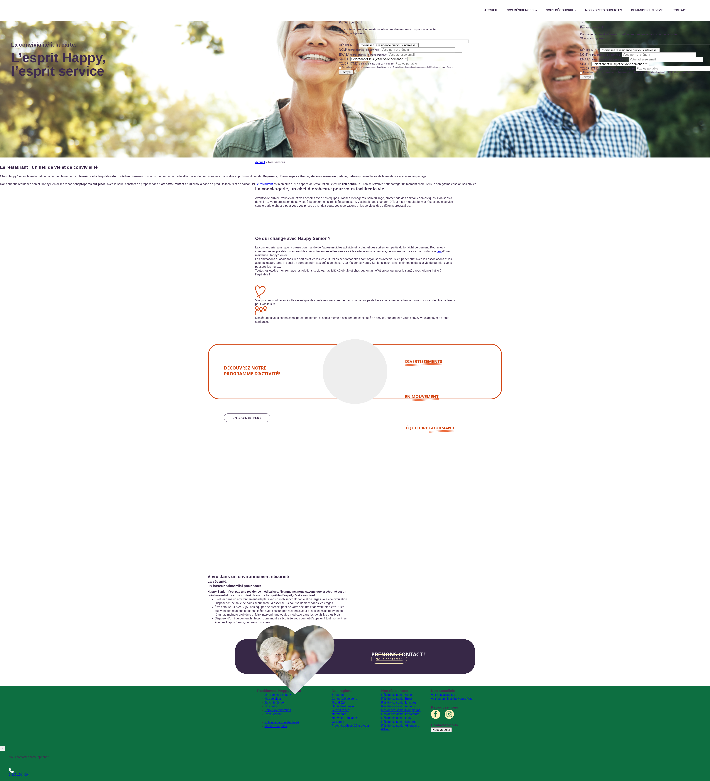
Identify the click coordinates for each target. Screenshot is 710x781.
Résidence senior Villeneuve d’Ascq (400, 727)
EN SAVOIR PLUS (247, 418)
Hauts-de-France (343, 706)
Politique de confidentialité (282, 722)
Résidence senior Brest (396, 698)
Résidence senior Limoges (398, 702)
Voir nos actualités (443, 694)
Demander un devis (647, 10)
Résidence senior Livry (396, 717)
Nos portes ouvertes (603, 10)
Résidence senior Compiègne (400, 710)
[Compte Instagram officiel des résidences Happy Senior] (449, 714)
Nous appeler (441, 729)
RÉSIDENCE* (348, 45)
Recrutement (273, 714)
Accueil (491, 10)
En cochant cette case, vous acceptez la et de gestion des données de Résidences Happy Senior (397, 67)
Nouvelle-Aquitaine (344, 717)
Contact (679, 10)
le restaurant (264, 184)
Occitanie (338, 721)
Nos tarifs (271, 706)
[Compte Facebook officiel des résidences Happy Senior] (435, 714)
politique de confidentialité (390, 67)
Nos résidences (520, 10)
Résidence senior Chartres (398, 721)
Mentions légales (276, 726)
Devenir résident (275, 702)
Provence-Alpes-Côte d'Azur (350, 725)
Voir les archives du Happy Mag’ (452, 698)
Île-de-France (340, 710)
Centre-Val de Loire (344, 698)
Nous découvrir (559, 10)
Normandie (339, 714)
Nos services (273, 698)
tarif (439, 251)
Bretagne (338, 694)
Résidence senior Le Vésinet (400, 714)
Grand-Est (338, 702)
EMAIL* (363, 54)
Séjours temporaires (278, 710)
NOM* (359, 49)
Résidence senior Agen (396, 694)
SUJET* (344, 59)
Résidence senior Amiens (398, 706)
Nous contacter (389, 659)
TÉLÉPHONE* (366, 63)
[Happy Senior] (230, 717)
